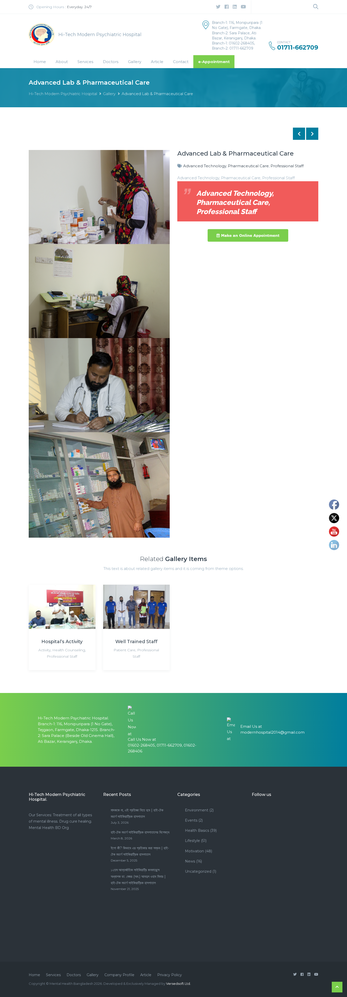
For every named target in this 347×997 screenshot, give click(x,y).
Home (40, 61)
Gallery (134, 61)
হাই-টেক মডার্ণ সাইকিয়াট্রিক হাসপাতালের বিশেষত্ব (140, 832)
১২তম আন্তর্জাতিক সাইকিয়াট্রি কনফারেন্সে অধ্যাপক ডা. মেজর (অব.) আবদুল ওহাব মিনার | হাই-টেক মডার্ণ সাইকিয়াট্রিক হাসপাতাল (138, 876)
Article (157, 61)
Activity (44, 650)
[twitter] (218, 7)
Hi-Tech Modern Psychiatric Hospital (63, 93)
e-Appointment (214, 61)
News (190, 861)
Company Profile (119, 975)
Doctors (110, 61)
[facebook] (227, 7)
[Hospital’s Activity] (62, 607)
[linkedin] (235, 7)
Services (85, 61)
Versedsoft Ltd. (178, 983)
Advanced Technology (204, 165)
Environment (196, 810)
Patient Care (124, 650)
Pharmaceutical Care (248, 165)
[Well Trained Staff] (136, 607)
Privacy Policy (169, 975)
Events (191, 820)
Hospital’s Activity (62, 641)
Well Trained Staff (136, 641)
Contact (180, 61)
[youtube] (243, 7)
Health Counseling (68, 650)
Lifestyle (192, 840)
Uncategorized (198, 871)
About (62, 61)
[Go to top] (337, 987)
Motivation (194, 851)
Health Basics (197, 830)
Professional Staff (287, 165)
